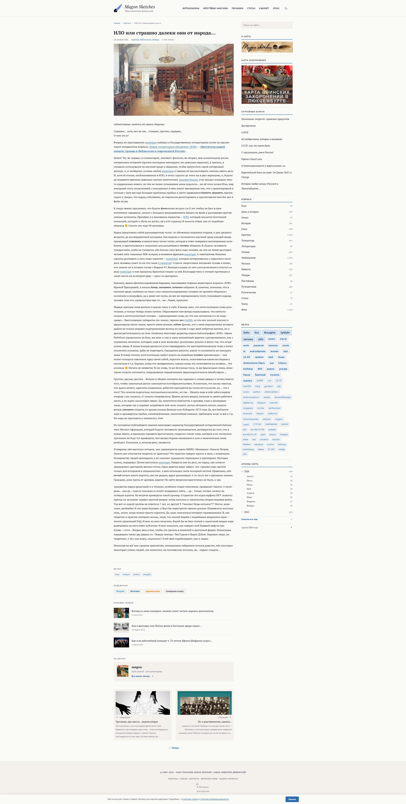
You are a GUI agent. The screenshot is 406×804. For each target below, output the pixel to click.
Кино (244, 229)
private (283, 368)
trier (244, 429)
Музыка (245, 263)
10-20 (279, 380)
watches (267, 419)
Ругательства (248, 292)
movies (274, 351)
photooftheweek (283, 397)
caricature (264, 439)
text (285, 351)
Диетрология (248, 125)
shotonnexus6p (250, 419)
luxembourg (248, 449)
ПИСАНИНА (237, 8)
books (271, 338)
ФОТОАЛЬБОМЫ (191, 8)
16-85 (246, 357)
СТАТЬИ (251, 8)
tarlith (189, 320)
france (246, 374)
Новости (246, 269)
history (282, 362)
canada (282, 449)
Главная (117, 23)
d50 (244, 454)
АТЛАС (276, 8)
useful (246, 424)
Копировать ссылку (174, 591)
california (272, 413)
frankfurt (246, 444)
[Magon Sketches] (118, 8)
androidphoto (258, 351)
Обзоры (155, 39)
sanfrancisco (274, 408)
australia (272, 429)
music (286, 345)
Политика (173, 778)
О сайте (246, 36)
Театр (244, 303)
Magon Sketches (140, 7)
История (246, 223)
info (260, 339)
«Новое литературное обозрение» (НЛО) (173, 146)
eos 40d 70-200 (257, 429)
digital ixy (248, 402)
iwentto (247, 380)
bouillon (276, 439)
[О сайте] (266, 47)
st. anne (270, 444)
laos (254, 439)
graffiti (260, 380)
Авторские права (209, 778)
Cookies (183, 778)
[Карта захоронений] (266, 84)
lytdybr (285, 332)
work (246, 345)
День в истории (250, 211)
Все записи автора (141, 676)
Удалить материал (228, 778)
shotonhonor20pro (254, 362)
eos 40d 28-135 (250, 434)
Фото (244, 309)
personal (259, 345)
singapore (248, 408)
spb (279, 386)
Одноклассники (153, 591)
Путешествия (248, 286)
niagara (278, 419)
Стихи (244, 298)
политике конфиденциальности (214, 799)
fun (257, 332)
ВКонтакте (135, 591)
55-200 (271, 449)
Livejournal (164, 263)
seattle (267, 397)
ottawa (261, 449)
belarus (272, 434)
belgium (261, 402)
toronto (274, 374)
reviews (136, 574)
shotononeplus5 (251, 397)
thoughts (147, 574)
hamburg (282, 444)
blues (281, 357)
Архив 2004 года (249, 527)
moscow (126, 574)
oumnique (151, 142)
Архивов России (188, 179)
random (259, 357)
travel (283, 338)
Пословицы (247, 280)
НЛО (186, 217)
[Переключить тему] (286, 8)
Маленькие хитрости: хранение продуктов (265, 119)
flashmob (260, 374)
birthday (248, 368)
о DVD (244, 132)
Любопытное (145, 39)
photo (245, 439)
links (117, 574)
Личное (245, 252)
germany (268, 386)
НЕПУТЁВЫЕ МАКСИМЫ (215, 8)
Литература (247, 240)
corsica (260, 408)
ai (244, 351)
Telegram (120, 591)
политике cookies (190, 799)
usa (272, 362)
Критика (127, 23)
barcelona (258, 444)
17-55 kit (257, 424)
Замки (244, 217)
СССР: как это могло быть (255, 145)
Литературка (248, 246)
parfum (256, 391)
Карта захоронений (253, 60)
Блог (243, 205)
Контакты (194, 778)
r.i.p (269, 380)
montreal (247, 413)
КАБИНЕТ (264, 8)
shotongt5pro (271, 391)
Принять (292, 799)
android (284, 424)
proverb (274, 402)
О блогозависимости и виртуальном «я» (263, 165)
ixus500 (247, 386)
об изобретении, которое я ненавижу (262, 139)
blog (257, 386)
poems (270, 368)
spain (263, 434)
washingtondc (271, 424)
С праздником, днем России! (257, 152)
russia (246, 391)
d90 (260, 368)
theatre (259, 413)
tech (270, 357)
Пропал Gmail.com (251, 159)
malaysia (283, 434)
